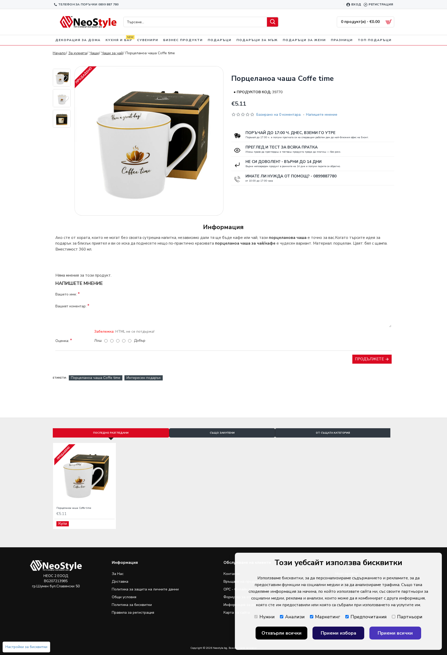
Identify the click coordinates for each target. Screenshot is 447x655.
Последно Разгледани (111, 433)
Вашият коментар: (70, 306)
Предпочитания (369, 617)
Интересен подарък (143, 377)
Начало (59, 53)
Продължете (369, 359)
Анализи (295, 617)
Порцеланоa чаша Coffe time (95, 377)
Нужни (267, 617)
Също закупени (222, 433)
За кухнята (77, 53)
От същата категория (333, 433)
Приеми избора (338, 633)
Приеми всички (395, 633)
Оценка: (62, 340)
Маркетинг (327, 617)
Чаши (94, 53)
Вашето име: (66, 294)
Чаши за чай (112, 53)
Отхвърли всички (282, 633)
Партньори (409, 617)
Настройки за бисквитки (26, 646)
